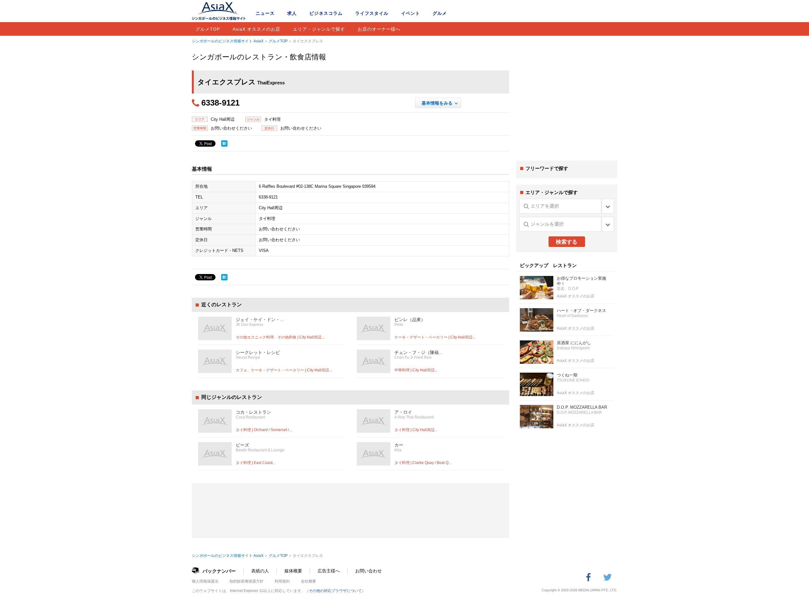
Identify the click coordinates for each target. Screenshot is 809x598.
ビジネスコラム (326, 13)
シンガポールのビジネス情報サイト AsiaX (228, 41)
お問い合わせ (368, 570)
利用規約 (282, 581)
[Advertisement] (566, 106)
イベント (410, 13)
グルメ (440, 13)
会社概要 (308, 581)
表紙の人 (260, 570)
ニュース (265, 13)
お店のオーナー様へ (379, 29)
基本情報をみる (438, 103)
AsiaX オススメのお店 (256, 29)
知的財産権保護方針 (246, 581)
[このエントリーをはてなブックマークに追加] (224, 143)
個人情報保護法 (205, 581)
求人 (292, 13)
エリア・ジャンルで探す (319, 29)
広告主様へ (329, 570)
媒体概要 (293, 570)
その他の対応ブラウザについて (335, 591)
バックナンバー (219, 571)
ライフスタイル (371, 13)
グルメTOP (208, 29)
